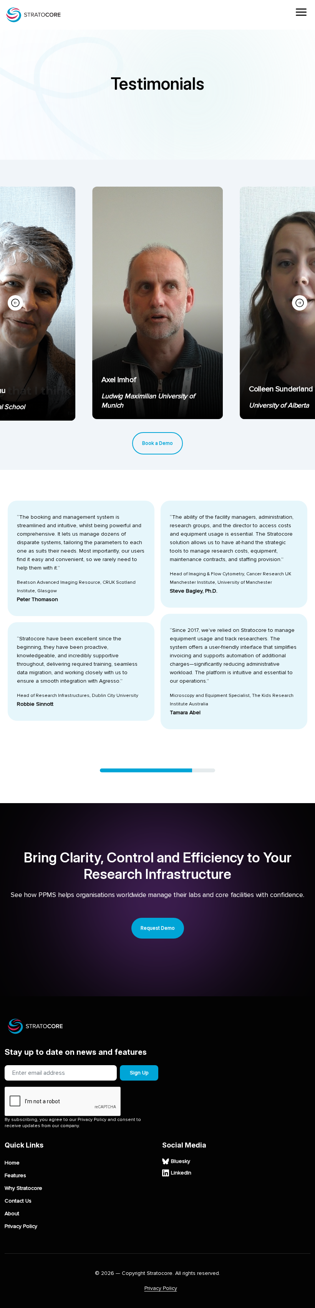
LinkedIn (181, 1172)
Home (12, 1163)
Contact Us (18, 1201)
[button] (299, 303)
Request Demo (158, 928)
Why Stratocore (23, 1188)
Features (15, 1176)
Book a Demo (157, 443)
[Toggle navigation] (301, 13)
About (12, 1214)
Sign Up (139, 1072)
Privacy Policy (21, 1226)
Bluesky (180, 1161)
